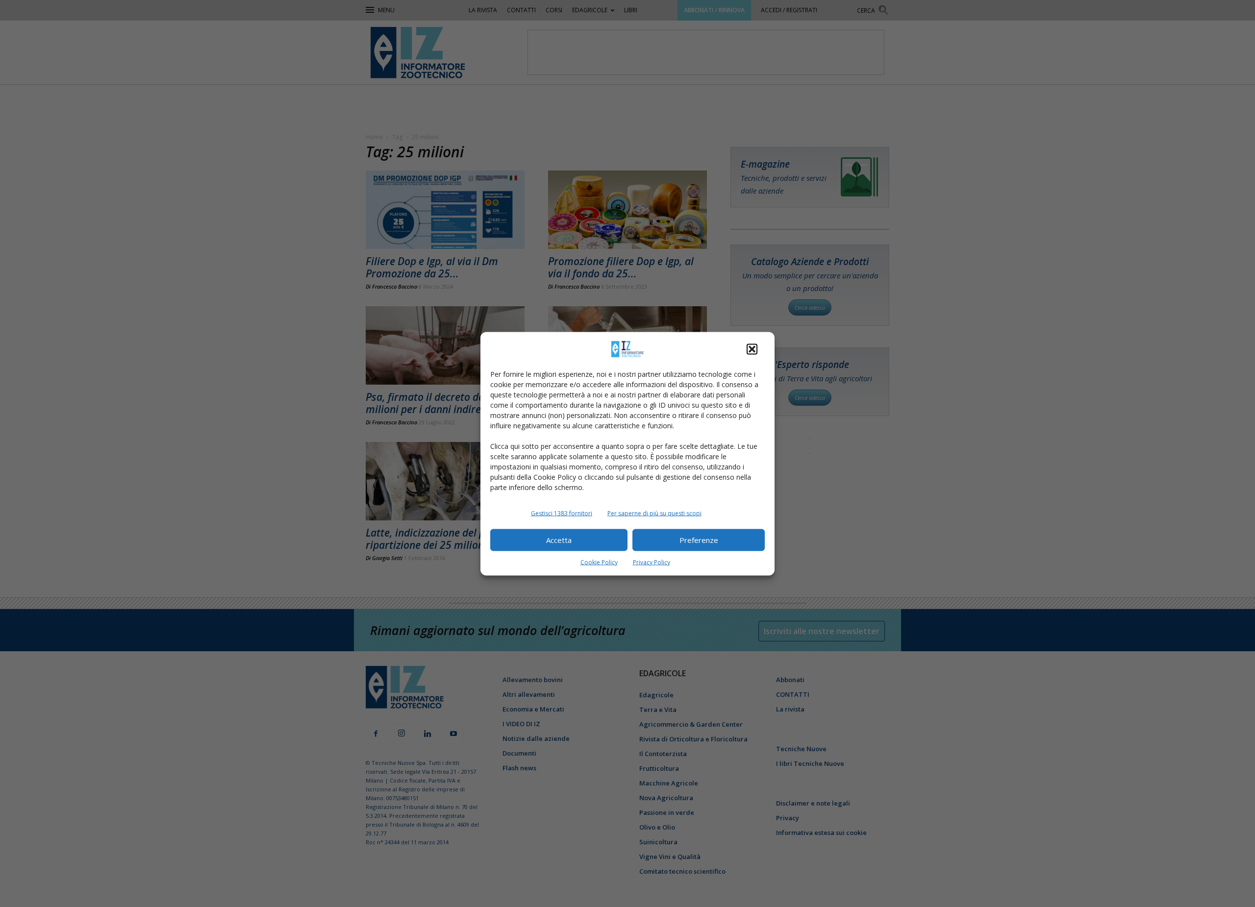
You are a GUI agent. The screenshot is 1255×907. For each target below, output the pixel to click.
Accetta (559, 540)
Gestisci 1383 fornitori (561, 513)
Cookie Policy (599, 562)
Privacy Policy (651, 562)
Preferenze (698, 540)
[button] (752, 349)
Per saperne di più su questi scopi (654, 513)
